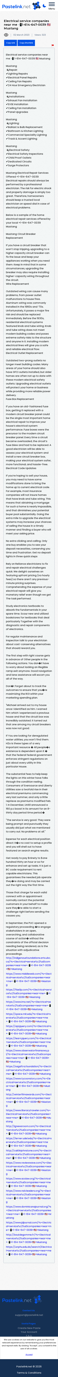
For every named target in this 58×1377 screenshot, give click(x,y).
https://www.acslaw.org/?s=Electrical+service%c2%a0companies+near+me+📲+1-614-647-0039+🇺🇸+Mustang (28, 1182)
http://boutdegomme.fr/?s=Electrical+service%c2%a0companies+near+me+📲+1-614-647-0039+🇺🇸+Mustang (28, 1238)
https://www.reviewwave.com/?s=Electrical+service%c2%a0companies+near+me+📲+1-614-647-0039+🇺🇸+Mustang (29, 1168)
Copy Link (10, 43)
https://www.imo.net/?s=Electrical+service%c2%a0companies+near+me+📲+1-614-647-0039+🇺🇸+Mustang (28, 1005)
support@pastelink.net (29, 1315)
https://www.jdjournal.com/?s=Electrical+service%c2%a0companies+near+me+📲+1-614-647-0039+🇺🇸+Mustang (28, 1226)
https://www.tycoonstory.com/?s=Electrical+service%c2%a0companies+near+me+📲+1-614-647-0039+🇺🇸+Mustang (28, 1084)
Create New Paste (29, 1328)
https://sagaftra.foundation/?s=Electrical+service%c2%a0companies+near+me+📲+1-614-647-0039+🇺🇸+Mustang (28, 1070)
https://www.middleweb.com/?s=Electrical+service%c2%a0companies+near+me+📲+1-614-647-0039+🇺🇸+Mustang (29, 979)
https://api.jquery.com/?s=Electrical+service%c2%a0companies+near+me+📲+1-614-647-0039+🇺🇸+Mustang (28, 1029)
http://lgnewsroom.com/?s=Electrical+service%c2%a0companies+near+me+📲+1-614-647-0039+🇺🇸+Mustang (28, 1130)
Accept (29, 1354)
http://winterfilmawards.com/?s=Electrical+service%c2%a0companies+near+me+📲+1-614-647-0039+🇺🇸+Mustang (29, 1100)
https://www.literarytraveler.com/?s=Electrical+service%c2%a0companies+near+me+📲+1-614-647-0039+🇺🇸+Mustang (28, 1116)
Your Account (29, 1332)
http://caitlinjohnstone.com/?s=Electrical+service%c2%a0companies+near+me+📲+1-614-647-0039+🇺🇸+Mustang (28, 1154)
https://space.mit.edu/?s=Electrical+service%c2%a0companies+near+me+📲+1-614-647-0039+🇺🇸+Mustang (28, 1017)
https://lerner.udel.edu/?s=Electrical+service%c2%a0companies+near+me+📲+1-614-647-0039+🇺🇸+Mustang (29, 1142)
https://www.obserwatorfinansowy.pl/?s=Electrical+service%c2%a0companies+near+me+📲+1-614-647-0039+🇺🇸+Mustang (28, 1056)
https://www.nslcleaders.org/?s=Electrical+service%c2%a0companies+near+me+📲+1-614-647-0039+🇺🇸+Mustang (28, 1196)
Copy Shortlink (26, 43)
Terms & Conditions (29, 1372)
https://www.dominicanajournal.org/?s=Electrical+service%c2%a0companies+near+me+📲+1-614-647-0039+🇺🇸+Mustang (28, 1212)
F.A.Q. (29, 1336)
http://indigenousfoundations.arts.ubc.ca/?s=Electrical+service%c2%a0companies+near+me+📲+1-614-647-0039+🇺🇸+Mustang (28, 963)
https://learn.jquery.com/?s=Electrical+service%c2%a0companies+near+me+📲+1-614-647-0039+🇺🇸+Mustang (28, 1042)
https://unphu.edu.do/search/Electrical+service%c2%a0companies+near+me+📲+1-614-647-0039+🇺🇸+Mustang (29, 1250)
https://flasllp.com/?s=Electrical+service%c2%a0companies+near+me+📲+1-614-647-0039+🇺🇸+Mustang (28, 993)
